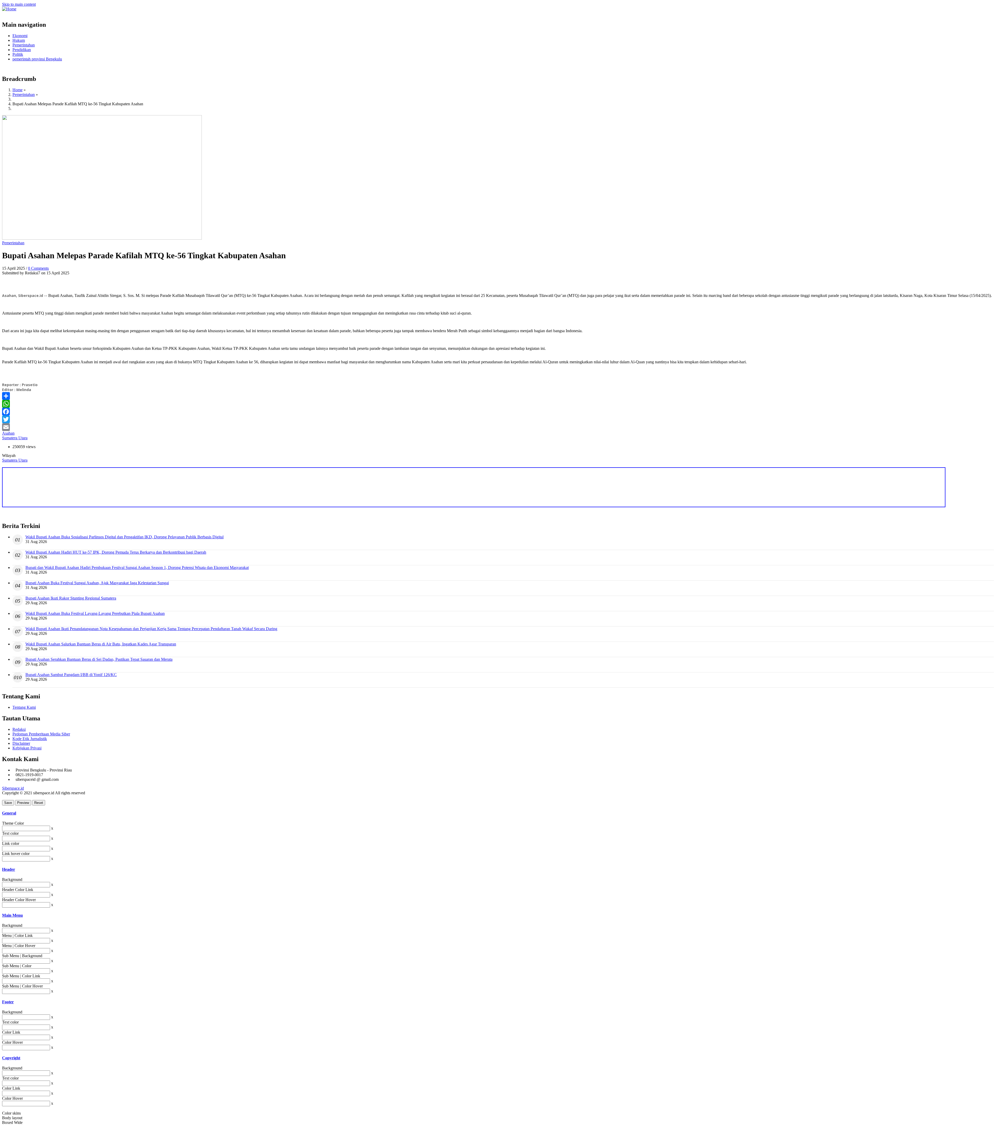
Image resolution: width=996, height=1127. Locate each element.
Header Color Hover (19, 900)
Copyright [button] (11, 1058)
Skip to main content (19, 4)
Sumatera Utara (14, 438)
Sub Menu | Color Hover (22, 986)
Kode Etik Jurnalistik (29, 738)
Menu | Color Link (17, 935)
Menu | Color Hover (18, 945)
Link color (10, 843)
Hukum (18, 40)
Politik (17, 54)
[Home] (9, 9)
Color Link (11, 1032)
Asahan (8, 433)
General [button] (9, 813)
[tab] (498, 813)
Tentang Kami (24, 707)
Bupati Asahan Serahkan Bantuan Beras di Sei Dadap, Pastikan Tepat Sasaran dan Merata (98, 659)
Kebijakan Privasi (27, 748)
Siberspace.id (13, 788)
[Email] (498, 427)
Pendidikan (21, 49)
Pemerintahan (23, 45)
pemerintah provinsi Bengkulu (37, 59)
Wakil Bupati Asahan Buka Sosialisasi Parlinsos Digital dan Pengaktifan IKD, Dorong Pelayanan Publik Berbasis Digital (124, 537)
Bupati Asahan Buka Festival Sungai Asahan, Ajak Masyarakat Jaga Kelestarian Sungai (97, 583)
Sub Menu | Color (16, 966)
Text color (10, 833)
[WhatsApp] (498, 404)
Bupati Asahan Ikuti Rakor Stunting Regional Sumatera (70, 598)
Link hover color (16, 853)
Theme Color (13, 823)
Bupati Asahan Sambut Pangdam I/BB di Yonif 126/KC (71, 674)
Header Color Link (17, 889)
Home (17, 90)
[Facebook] (498, 411)
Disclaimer (21, 743)
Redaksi (19, 729)
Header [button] (8, 869)
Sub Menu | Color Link (21, 976)
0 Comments (38, 268)
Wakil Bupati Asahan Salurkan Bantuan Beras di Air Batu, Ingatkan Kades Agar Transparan (100, 644)
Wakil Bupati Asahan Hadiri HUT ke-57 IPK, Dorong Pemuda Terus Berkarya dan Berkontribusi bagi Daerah (115, 552)
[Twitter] (498, 419)
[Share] (498, 396)
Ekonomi (19, 35)
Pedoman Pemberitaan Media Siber (41, 734)
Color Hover (12, 1042)
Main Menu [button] (12, 915)
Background (12, 879)
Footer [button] (8, 1002)
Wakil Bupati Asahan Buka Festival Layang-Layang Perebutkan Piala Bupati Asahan (95, 613)
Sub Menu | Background (22, 956)
